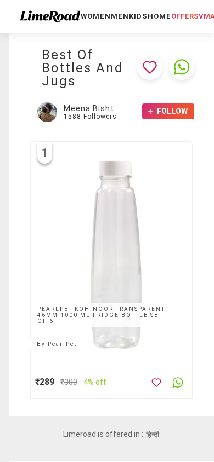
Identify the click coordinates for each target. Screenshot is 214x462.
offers (185, 16)
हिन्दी (152, 434)
